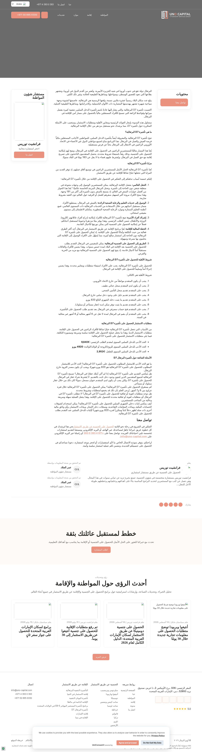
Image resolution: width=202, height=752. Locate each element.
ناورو (116, 721)
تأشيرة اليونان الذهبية (78, 698)
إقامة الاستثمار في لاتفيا (77, 694)
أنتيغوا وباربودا (112, 694)
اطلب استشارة (101, 549)
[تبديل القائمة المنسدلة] (97, 15)
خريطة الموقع (17, 740)
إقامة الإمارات (81, 713)
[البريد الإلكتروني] (161, 505)
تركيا (116, 717)
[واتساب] (180, 505)
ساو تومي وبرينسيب (109, 690)
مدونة (132, 706)
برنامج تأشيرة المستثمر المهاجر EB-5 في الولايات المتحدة (62, 706)
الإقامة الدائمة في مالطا (77, 702)
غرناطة (115, 709)
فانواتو (115, 713)
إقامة (89, 15)
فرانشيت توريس (29, 144)
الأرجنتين (114, 725)
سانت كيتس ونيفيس (109, 702)
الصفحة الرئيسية (128, 690)
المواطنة (104, 15)
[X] (176, 505)
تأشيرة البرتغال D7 (79, 709)
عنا (70, 4)
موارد (76, 15)
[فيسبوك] (166, 505)
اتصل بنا (61, 4)
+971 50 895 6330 (27, 14)
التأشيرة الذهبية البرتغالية (77, 690)
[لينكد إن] (171, 505)
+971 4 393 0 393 (94, 433)
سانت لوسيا (112, 706)
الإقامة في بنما (81, 717)
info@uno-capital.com (21, 690)
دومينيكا (114, 698)
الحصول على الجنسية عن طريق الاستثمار (93, 426)
